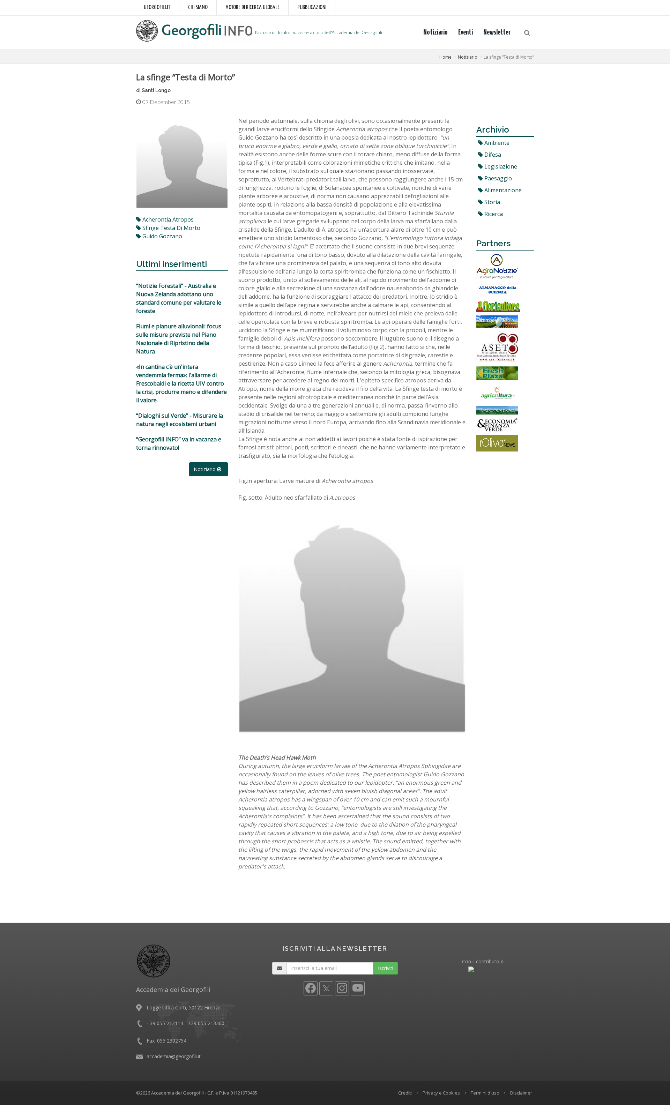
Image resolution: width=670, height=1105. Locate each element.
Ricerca (493, 214)
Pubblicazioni (311, 7)
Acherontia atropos (167, 219)
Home (445, 57)
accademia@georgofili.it (174, 1056)
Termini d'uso (485, 1093)
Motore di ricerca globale (252, 7)
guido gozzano (161, 236)
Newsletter (497, 32)
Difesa (492, 154)
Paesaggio (497, 178)
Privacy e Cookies (441, 1093)
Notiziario (435, 32)
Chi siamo (198, 7)
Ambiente (496, 143)
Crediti (405, 1093)
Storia (491, 202)
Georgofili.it (157, 7)
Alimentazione (502, 190)
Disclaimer (521, 1093)
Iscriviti (385, 968)
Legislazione (500, 166)
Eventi (465, 32)
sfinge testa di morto (170, 228)
